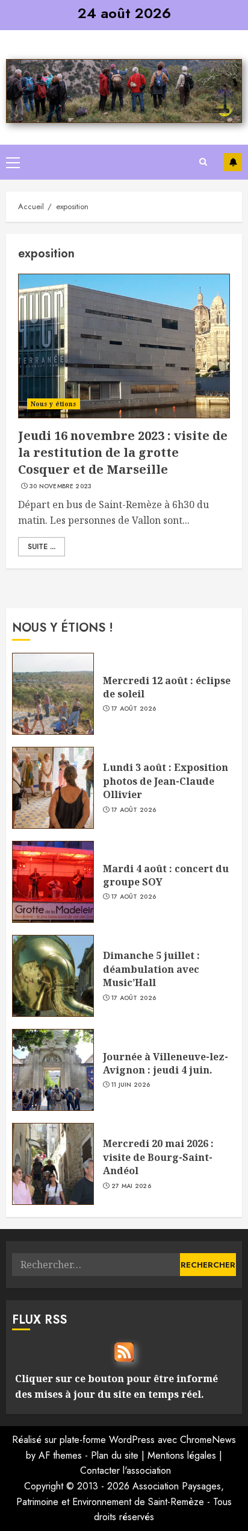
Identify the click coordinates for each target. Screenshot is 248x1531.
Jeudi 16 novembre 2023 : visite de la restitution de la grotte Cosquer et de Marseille (123, 452)
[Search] (203, 162)
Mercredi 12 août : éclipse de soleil (167, 687)
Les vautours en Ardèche (233, 162)
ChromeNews (208, 1440)
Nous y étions (53, 404)
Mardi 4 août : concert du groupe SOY (166, 875)
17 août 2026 (134, 709)
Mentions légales (181, 1455)
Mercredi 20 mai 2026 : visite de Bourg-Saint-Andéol (158, 1157)
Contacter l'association (125, 1470)
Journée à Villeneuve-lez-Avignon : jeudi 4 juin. (165, 1063)
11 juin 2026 (130, 1085)
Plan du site (114, 1455)
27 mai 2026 (131, 1186)
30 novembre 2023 (60, 486)
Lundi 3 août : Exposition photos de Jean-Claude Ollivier (165, 781)
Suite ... (41, 546)
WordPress (132, 1440)
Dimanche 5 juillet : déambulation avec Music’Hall (151, 969)
